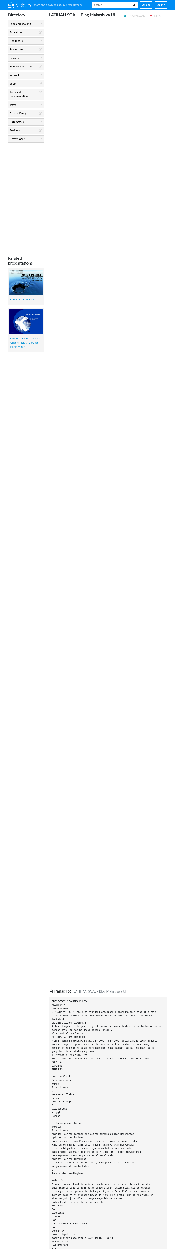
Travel (13, 104)
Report (159, 16)
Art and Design (19, 113)
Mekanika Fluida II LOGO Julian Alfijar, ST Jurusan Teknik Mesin (25, 342)
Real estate (16, 49)
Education (16, 32)
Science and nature (21, 66)
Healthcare (16, 41)
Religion (14, 58)
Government (17, 139)
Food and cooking (20, 24)
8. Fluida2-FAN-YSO (22, 299)
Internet (14, 75)
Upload (146, 5)
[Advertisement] (26, 196)
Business (15, 130)
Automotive (17, 122)
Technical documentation (19, 94)
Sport (13, 83)
